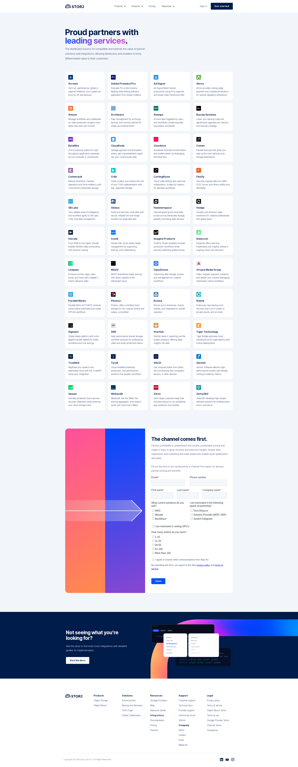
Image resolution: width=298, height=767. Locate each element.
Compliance (212, 730)
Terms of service (214, 705)
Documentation (157, 720)
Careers (182, 735)
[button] (120, 6)
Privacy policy (213, 700)
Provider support (186, 710)
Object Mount (100, 705)
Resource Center (158, 710)
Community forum (187, 715)
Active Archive (128, 700)
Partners (154, 730)
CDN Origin (127, 710)
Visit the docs (78, 660)
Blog (152, 705)
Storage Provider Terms (218, 720)
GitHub (182, 720)
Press (181, 740)
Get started (221, 6)
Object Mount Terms (216, 710)
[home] (74, 6)
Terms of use (213, 715)
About (181, 730)
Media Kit (183, 745)
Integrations (157, 715)
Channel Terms (214, 725)
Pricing (152, 6)
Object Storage (101, 700)
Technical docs (186, 705)
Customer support (187, 700)
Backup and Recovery (132, 705)
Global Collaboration (131, 715)
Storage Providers (158, 700)
